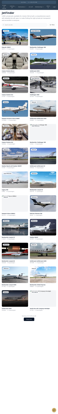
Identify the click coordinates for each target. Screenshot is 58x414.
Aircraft (31, 7)
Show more (29, 319)
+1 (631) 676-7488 (33, 2)
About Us (48, 6)
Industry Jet (12, 6)
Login (54, 7)
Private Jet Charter (4, 7)
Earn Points (23, 2)
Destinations (21, 7)
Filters (53, 24)
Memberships (39, 7)
